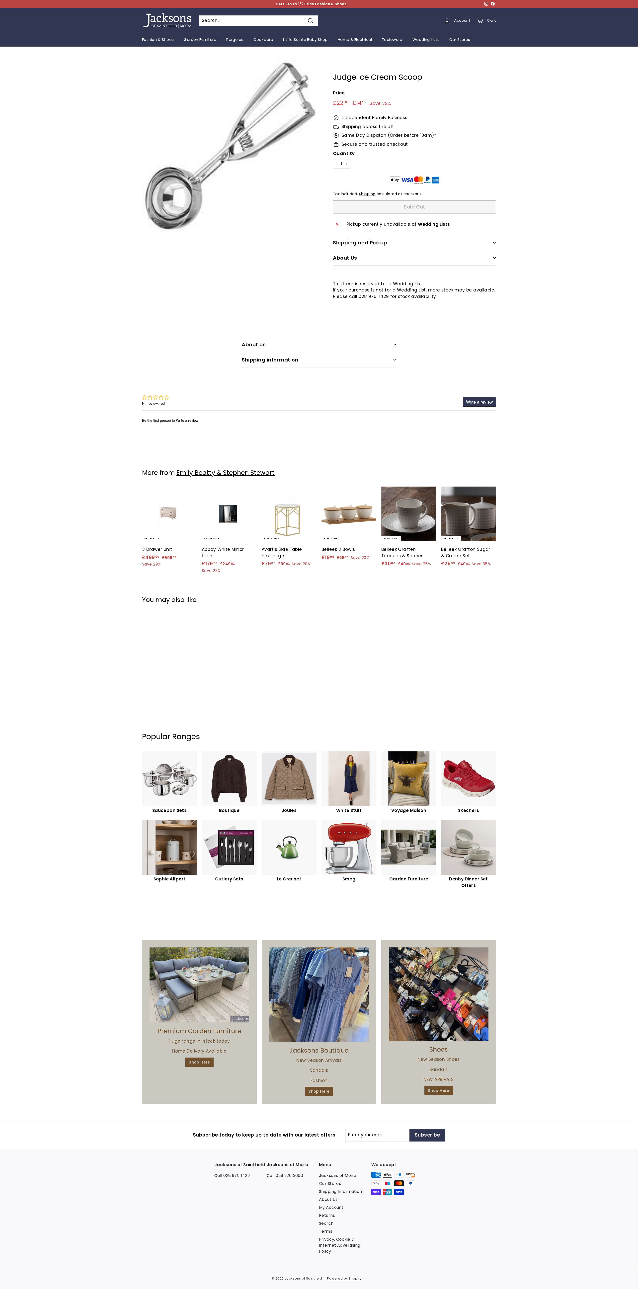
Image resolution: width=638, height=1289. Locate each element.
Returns (327, 1215)
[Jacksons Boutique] (319, 994)
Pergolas (234, 39)
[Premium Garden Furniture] (199, 984)
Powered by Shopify (344, 1278)
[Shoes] (438, 994)
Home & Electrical (355, 39)
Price (339, 93)
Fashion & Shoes (158, 39)
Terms (325, 1231)
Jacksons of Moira (337, 1175)
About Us (345, 257)
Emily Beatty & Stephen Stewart (225, 472)
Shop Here (199, 1062)
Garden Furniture (200, 39)
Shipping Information (340, 1191)
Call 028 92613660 (285, 1175)
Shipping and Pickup (360, 242)
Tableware (392, 39)
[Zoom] (229, 146)
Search (326, 1223)
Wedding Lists (426, 39)
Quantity (344, 153)
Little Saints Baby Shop (305, 39)
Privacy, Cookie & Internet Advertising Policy (339, 1245)
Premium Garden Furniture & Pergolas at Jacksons (311, 3)
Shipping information (270, 359)
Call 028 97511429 (232, 1175)
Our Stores (459, 39)
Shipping (367, 193)
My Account (331, 1207)
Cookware (263, 39)
